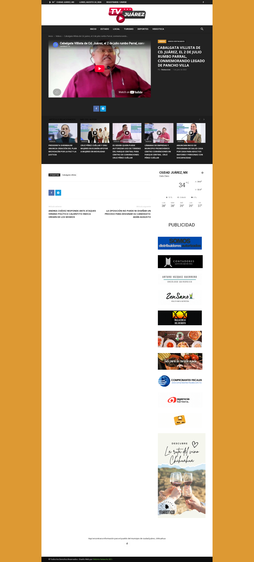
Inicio (93, 29)
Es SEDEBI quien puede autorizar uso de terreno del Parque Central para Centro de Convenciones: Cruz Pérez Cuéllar (127, 151)
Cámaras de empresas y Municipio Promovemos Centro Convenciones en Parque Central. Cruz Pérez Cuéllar (158, 151)
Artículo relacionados (62, 119)
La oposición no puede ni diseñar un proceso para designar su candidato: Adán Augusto (128, 213)
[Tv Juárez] (127, 14)
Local (116, 29)
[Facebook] (203, 2)
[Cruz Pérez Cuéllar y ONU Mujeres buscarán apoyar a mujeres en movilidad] (95, 133)
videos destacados (176, 41)
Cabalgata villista (69, 175)
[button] (201, 29)
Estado (105, 29)
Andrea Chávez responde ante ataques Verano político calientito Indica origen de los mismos (72, 213)
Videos (58, 36)
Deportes (143, 29)
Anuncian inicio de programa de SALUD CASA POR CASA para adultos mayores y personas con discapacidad (190, 151)
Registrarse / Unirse (116, 2)
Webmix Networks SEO (102, 559)
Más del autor (88, 119)
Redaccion (166, 69)
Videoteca (158, 29)
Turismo (128, 29)
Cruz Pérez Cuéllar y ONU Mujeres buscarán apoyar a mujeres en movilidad (94, 148)
